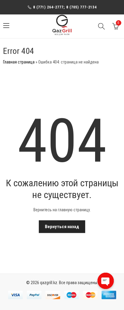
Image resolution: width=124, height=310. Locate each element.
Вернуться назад (62, 226)
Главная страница (19, 62)
